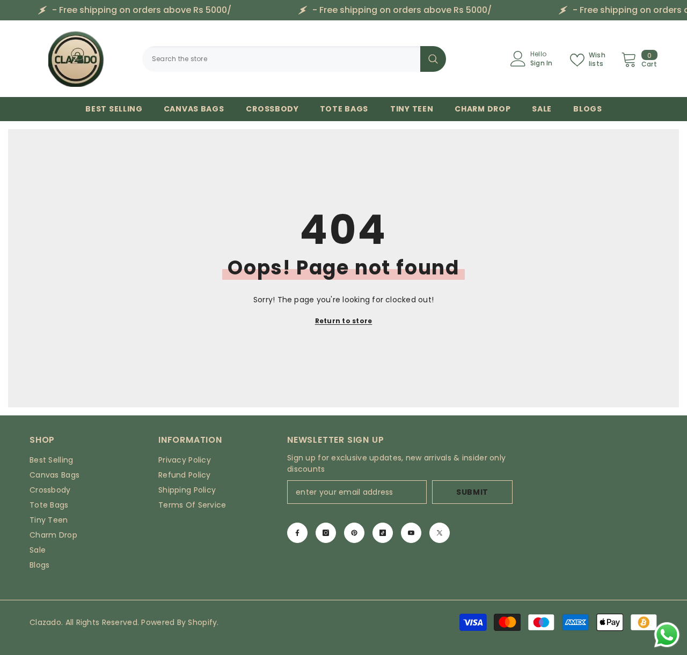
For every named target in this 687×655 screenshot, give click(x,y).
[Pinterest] (354, 533)
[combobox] (281, 59)
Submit (472, 492)
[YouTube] (411, 533)
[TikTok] (382, 533)
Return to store (343, 320)
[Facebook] (297, 533)
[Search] (294, 59)
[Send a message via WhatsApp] (667, 635)
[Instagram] (326, 533)
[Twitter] (439, 533)
